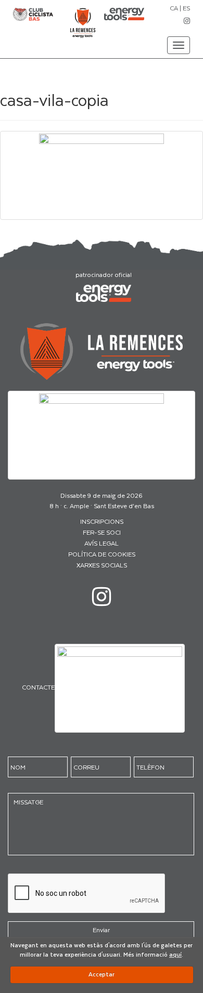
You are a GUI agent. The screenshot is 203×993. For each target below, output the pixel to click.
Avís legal (101, 543)
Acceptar (101, 974)
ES (186, 8)
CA (174, 8)
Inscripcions (101, 521)
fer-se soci (102, 532)
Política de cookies (101, 554)
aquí (175, 954)
